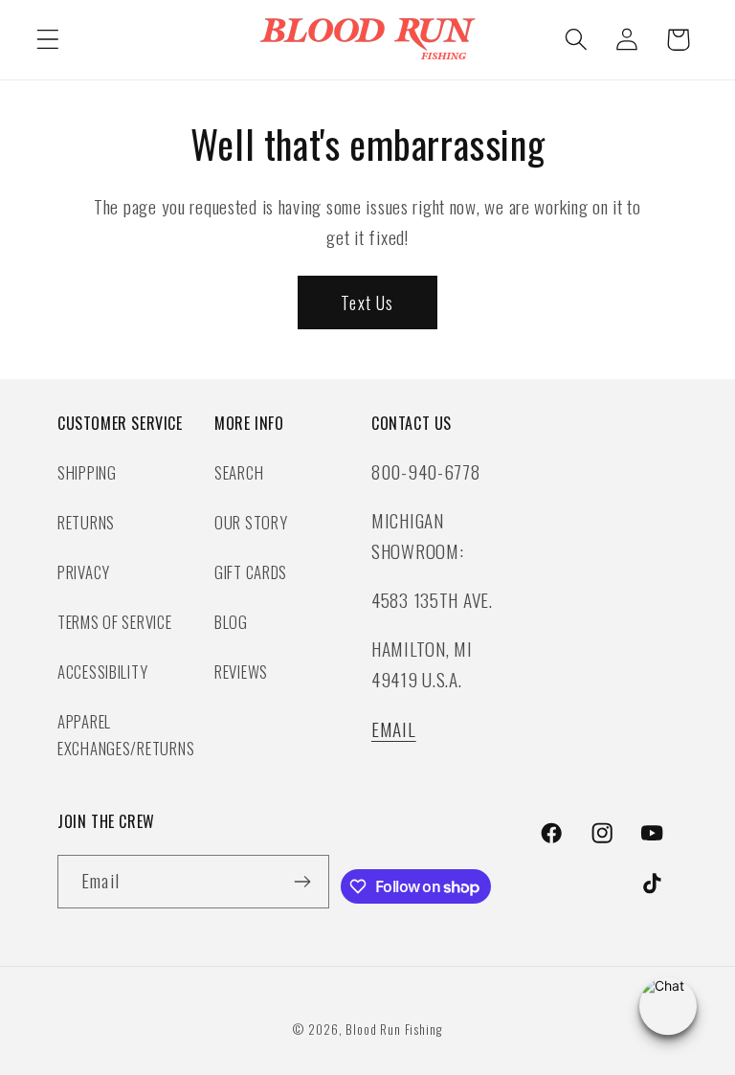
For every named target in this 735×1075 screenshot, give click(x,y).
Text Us (367, 302)
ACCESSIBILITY (102, 671)
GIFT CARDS (250, 572)
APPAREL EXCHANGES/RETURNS (125, 734)
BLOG (231, 622)
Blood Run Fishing (393, 1029)
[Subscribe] (303, 881)
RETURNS (86, 522)
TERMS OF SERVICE (114, 622)
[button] (48, 39)
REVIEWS (241, 671)
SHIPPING (87, 472)
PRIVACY (83, 572)
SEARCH (238, 472)
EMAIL (393, 729)
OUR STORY (250, 522)
